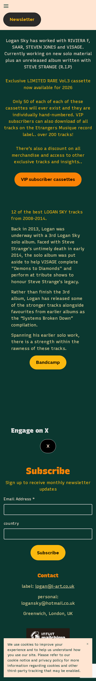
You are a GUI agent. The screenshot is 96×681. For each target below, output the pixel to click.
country (11, 523)
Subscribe (48, 552)
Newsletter (22, 19)
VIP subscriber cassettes (48, 179)
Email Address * (19, 499)
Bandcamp (48, 362)
